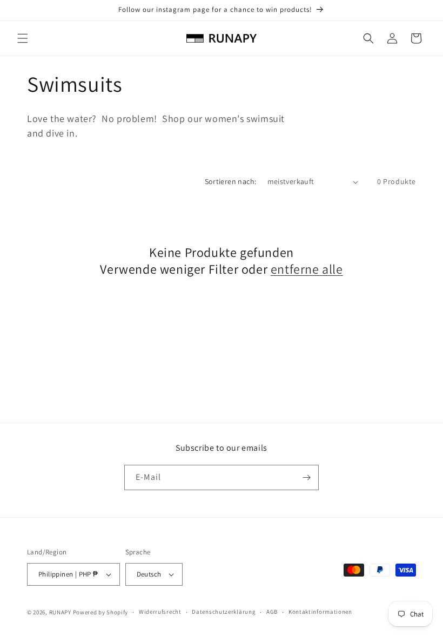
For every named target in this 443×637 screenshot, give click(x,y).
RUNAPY (60, 612)
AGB (272, 611)
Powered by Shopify (101, 612)
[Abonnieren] (306, 477)
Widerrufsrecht (160, 611)
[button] (23, 38)
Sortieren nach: (231, 181)
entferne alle (307, 269)
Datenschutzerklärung (224, 611)
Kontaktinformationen (320, 611)
